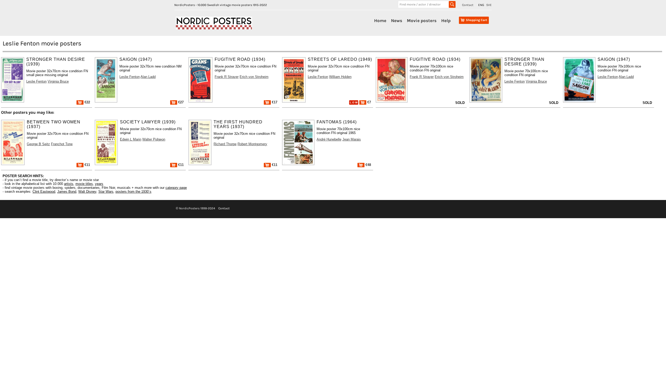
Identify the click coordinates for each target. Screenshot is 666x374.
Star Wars (105, 191)
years (99, 184)
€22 (87, 102)
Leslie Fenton (36, 81)
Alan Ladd (148, 77)
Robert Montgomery (252, 144)
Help (446, 20)
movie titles (84, 184)
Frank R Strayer (227, 77)
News (396, 20)
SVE (489, 5)
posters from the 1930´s (133, 191)
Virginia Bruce (58, 81)
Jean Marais (351, 139)
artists (68, 184)
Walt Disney (87, 191)
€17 (274, 102)
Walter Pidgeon (153, 139)
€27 (180, 102)
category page (176, 188)
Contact (467, 5)
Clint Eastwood (44, 191)
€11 (87, 165)
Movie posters (422, 20)
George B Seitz (38, 144)
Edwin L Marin (130, 139)
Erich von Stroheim (254, 77)
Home (380, 20)
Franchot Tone (62, 144)
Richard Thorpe (225, 144)
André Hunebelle (329, 139)
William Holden (340, 77)
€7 (368, 102)
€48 (367, 165)
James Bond (66, 191)
